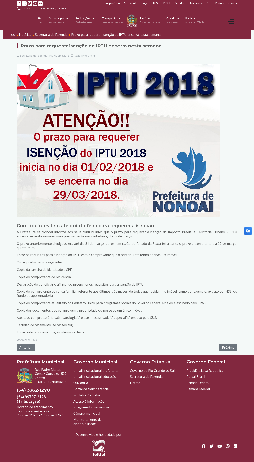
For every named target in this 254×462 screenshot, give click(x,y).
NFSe (156, 3)
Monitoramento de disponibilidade (87, 421)
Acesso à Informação (136, 3)
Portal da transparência (91, 389)
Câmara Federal (198, 389)
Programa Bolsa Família (91, 407)
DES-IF (167, 3)
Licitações (196, 3)
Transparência (111, 3)
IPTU (208, 3)
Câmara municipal (86, 413)
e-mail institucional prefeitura (95, 370)
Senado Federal (198, 383)
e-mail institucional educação (94, 376)
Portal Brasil (196, 376)
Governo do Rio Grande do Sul (152, 370)
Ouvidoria (80, 383)
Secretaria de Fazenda (33, 55)
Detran (135, 383)
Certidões (180, 3)
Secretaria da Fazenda (146, 376)
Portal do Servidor (226, 3)
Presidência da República (205, 370)
